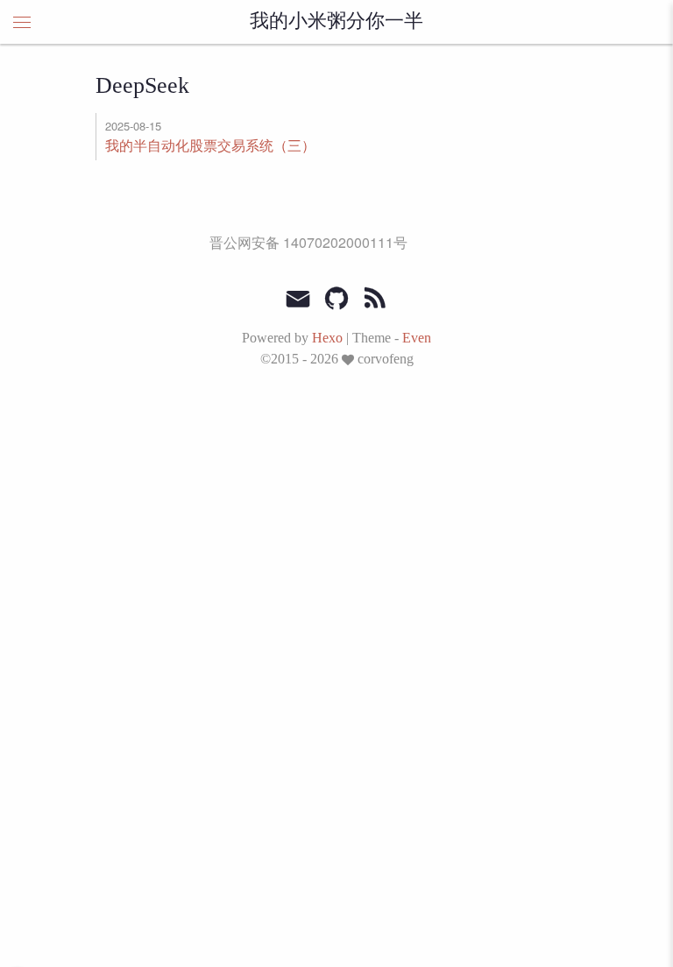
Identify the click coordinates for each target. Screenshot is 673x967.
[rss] (375, 299)
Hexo (327, 337)
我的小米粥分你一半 (336, 22)
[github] (336, 299)
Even (416, 337)
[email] (298, 297)
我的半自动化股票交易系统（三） (210, 145)
